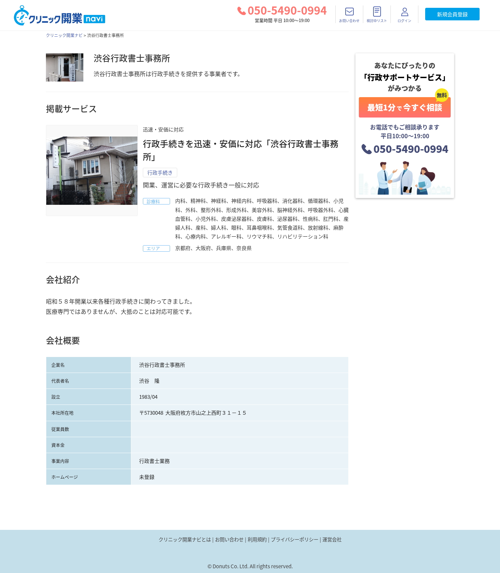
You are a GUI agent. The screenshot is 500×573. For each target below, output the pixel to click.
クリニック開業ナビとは (185, 539)
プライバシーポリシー (294, 539)
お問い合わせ (229, 539)
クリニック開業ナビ (64, 35)
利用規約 (257, 539)
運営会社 (331, 539)
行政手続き (160, 172)
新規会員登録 (452, 14)
